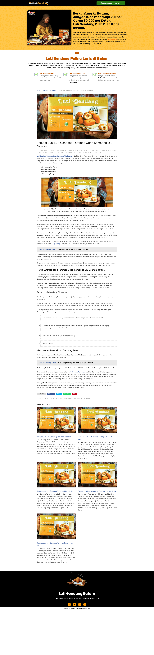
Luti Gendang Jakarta (108, 151)
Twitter (59, 393)
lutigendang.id (56, 244)
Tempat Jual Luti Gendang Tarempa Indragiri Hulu (97, 491)
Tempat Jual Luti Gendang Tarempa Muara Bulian (55, 491)
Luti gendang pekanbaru (46, 152)
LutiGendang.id (112, 39)
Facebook (51, 393)
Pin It (75, 393)
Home (38, 90)
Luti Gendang (61, 151)
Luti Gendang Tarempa (64, 152)
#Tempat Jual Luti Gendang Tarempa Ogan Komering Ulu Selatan (66, 398)
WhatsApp (67, 393)
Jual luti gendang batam (49, 90)
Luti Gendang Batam (91, 151)
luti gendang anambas (75, 151)
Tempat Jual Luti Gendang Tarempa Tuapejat (54, 437)
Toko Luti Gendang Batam (82, 152)
